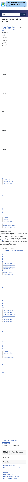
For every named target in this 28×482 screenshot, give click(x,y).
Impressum (20, 250)
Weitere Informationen (10, 250)
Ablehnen (12, 248)
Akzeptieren (4, 248)
